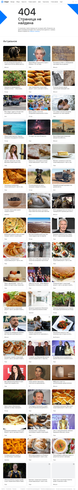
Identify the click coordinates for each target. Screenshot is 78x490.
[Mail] (2, 2)
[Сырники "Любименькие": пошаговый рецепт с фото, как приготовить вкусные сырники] (14, 253)
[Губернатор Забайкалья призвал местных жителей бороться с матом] (14, 327)
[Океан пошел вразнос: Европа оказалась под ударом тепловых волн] (14, 131)
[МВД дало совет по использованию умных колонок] (63, 376)
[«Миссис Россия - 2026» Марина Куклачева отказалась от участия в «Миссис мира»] (39, 278)
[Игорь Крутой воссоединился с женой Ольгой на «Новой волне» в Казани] (63, 351)
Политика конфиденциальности (48, 488)
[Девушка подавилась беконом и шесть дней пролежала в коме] (39, 302)
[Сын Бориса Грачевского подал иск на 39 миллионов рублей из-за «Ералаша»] (39, 400)
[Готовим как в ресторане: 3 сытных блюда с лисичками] (14, 449)
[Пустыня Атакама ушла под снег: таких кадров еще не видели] (39, 229)
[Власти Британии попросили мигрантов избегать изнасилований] (63, 131)
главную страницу (34, 31)
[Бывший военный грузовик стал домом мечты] (63, 180)
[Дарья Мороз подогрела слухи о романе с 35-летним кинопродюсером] (39, 57)
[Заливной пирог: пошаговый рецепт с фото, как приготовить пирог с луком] (63, 278)
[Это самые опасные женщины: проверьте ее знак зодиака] (63, 106)
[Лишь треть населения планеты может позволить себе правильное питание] (63, 474)
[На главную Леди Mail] (6, 2)
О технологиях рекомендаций (32, 488)
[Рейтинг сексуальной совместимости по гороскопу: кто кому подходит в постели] (39, 327)
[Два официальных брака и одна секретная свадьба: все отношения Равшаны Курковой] (14, 376)
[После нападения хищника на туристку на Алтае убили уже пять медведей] (14, 57)
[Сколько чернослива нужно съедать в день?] (14, 204)
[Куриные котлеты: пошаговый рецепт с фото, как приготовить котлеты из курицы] (14, 302)
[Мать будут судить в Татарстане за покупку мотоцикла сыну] (14, 106)
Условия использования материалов (64, 488)
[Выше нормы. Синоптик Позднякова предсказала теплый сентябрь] (39, 106)
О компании (8, 488)
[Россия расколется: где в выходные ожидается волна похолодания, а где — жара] (39, 180)
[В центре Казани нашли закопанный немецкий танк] (63, 81)
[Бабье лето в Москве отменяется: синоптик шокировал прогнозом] (39, 253)
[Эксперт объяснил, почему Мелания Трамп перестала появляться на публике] (14, 155)
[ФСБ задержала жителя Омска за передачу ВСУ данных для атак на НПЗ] (63, 204)
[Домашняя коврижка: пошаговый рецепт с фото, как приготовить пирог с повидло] (14, 425)
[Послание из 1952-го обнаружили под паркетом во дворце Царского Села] (63, 57)
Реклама (14, 488)
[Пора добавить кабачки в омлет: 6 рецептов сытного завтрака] (63, 449)
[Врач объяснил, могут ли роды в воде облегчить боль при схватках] (39, 204)
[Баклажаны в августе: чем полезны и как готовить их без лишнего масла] (63, 327)
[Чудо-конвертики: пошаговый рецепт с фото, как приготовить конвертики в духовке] (39, 81)
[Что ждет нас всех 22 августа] (39, 131)
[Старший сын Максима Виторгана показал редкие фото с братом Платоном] (39, 351)
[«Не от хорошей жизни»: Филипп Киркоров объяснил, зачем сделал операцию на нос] (63, 425)
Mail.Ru (3, 488)
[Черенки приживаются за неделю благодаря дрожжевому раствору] (63, 302)
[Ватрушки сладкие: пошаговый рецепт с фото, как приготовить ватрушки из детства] (14, 351)
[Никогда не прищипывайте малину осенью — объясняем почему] (14, 81)
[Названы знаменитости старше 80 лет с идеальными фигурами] (63, 229)
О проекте (22, 488)
